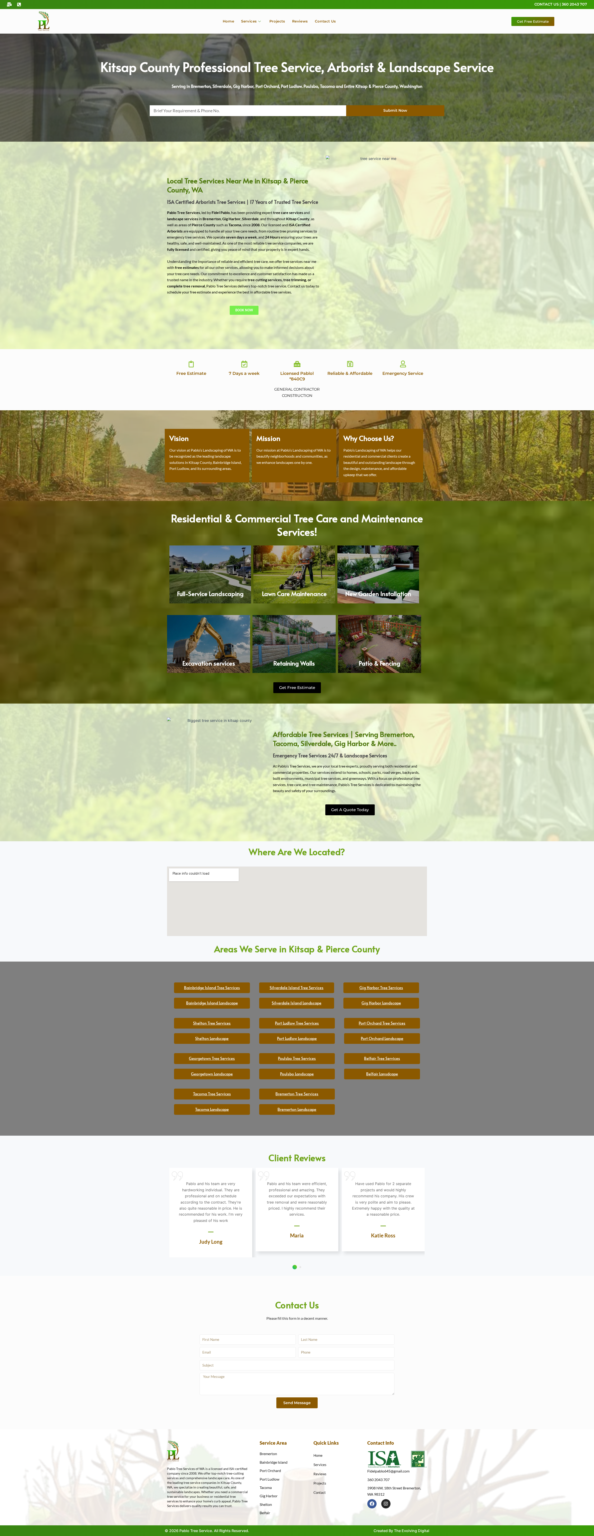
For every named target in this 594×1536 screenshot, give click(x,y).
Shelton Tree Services (212, 1023)
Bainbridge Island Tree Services (212, 987)
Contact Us (325, 21)
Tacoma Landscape (212, 1109)
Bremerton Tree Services (296, 1093)
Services (249, 21)
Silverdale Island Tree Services (296, 987)
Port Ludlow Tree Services (297, 1023)
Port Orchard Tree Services (382, 1023)
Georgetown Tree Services (212, 1058)
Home (228, 21)
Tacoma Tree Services (212, 1093)
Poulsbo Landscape (297, 1074)
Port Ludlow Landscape (297, 1038)
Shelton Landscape (212, 1038)
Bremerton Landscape (297, 1109)
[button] (294, 1267)
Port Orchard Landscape (382, 1038)
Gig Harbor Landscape (381, 1003)
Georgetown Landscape (212, 1074)
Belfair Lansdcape (382, 1074)
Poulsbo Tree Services (297, 1058)
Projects (277, 21)
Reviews (300, 21)
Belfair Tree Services (382, 1058)
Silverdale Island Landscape (296, 1003)
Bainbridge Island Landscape (212, 1003)
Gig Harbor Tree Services (381, 987)
